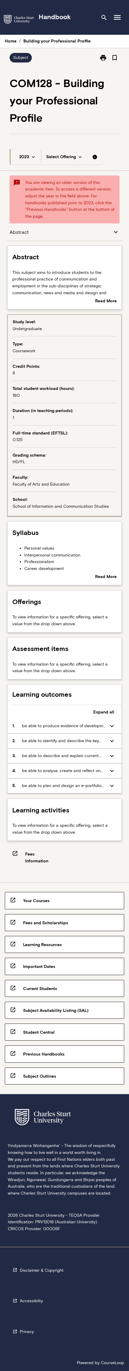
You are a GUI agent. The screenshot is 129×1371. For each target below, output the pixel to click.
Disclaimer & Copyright (42, 1270)
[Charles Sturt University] (19, 20)
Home (10, 41)
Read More (106, 301)
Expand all (103, 712)
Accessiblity (31, 1300)
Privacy (27, 1331)
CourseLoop (112, 1362)
